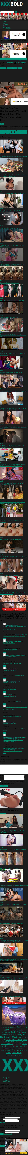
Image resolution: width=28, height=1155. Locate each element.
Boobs (14, 1030)
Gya (1, 133)
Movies (7, 133)
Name (2, 775)
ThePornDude (6, 27)
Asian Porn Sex (7, 39)
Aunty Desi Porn (12, 130)
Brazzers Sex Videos (20, 1030)
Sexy (21, 1046)
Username (2, 1117)
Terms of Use (6, 1081)
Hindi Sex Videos (22, 1037)
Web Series (8, 132)
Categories (5, 24)
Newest (2, 68)
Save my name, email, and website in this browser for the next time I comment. (13, 782)
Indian (25, 1040)
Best (5, 68)
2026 (9, 1027)
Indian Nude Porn (19, 1041)
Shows (3, 1048)
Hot (5, 1040)
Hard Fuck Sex (20, 130)
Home (4, 21)
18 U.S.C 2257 (7, 1077)
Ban (16, 132)
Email (2, 777)
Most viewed (10, 68)
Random (20, 68)
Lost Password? (8, 1134)
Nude (20, 1043)
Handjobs (20, 1034)
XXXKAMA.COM (9, 62)
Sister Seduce (9, 1048)
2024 (2, 1027)
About (2, 123)
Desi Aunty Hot (6, 1032)
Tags (4, 23)
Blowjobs (8, 1029)
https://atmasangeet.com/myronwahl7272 (16, 707)
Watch (25, 133)
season (2, 1046)
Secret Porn (10, 1046)
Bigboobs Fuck (21, 1027)
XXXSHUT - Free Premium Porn (14, 1055)
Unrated (22, 133)
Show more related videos (6, 594)
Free (20, 132)
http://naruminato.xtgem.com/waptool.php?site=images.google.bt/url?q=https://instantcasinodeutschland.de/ (14, 738)
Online (15, 133)
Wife (26, 1050)
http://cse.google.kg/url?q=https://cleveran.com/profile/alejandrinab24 (15, 625)
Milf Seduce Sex (7, 1044)
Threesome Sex (3, 1050)
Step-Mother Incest (22, 1048)
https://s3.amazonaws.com (13, 681)
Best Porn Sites (7, 28)
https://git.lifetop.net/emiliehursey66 (15, 655)
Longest (15, 68)
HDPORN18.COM (21, 62)
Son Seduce (15, 1048)
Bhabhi (12, 1027)
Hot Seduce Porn (14, 1039)
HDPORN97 (17, 58)
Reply (4, 638)
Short (18, 133)
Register (15, 0)
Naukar (11, 133)
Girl (14, 1034)
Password (2, 1121)
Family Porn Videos (18, 1032)
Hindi (3, 133)
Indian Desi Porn (8, 1041)
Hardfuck (4, 1037)
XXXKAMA (3, 58)
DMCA (5, 1078)
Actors (4, 26)
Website (2, 778)
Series (17, 1046)
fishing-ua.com (10, 722)
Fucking (11, 1034)
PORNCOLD (10, 58)
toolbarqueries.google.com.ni (13, 641)
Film (18, 132)
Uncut (8, 1050)
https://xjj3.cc (9, 694)
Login (9, 0)
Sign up (2, 1122)
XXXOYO (24, 58)
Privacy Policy (6, 1080)
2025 (13, 132)
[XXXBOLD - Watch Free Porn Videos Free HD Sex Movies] (11, 6)
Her (11, 1037)
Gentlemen (24, 132)
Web (18, 1050)
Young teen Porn (13, 1052)
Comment (2, 763)
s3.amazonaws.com (11, 668)
